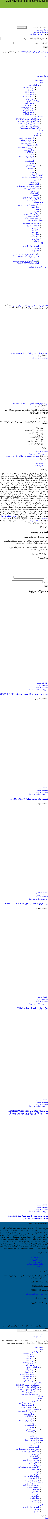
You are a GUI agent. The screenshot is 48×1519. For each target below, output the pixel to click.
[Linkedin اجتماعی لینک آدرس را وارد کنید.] (38, 3)
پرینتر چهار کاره (28, 110)
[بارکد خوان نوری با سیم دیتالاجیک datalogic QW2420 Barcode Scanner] (30, 1159)
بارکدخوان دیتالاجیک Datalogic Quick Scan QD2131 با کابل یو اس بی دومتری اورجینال (28, 1112)
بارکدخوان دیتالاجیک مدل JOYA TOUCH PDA (26, 903)
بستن (46, 1518)
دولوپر (36, 211)
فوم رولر (35, 232)
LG (32, 170)
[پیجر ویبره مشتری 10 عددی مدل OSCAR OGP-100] (30, 637)
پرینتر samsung (28, 96)
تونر (37, 209)
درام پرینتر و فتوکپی (31, 223)
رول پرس (35, 234)
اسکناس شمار (33, 184)
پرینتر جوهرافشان (27, 107)
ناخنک (36, 241)
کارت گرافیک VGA (26, 157)
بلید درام (35, 239)
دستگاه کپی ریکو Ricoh (30, 126)
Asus (32, 172)
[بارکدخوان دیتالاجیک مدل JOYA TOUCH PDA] (30, 847)
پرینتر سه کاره (28, 112)
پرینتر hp (30, 90)
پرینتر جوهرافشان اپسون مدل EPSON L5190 (30, 403)
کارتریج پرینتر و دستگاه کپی (28, 205)
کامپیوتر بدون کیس (26, 138)
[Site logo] (33, 25)
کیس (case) (29, 161)
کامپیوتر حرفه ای (27, 140)
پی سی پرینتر (35, 520)
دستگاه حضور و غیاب (30, 189)
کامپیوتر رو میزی (27, 143)
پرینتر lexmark (28, 87)
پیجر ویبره (35, 191)
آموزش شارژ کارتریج (30, 246)
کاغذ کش (35, 230)
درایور (36, 248)
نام (46, 577)
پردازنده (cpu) (29, 150)
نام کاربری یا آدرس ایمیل (35, 38)
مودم (32, 163)
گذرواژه (41, 43)
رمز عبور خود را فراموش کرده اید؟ (34, 52)
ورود (45, 47)
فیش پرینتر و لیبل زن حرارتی (27, 186)
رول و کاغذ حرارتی (31, 214)
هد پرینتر (35, 228)
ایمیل (45, 582)
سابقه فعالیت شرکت (35, 1264)
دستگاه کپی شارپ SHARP (28, 121)
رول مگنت (34, 236)
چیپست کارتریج (33, 225)
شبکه (32, 159)
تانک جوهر (35, 207)
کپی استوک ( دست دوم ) (29, 128)
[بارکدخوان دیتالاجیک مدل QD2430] (30, 952)
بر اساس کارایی (32, 101)
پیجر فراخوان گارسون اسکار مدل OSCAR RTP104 (28, 353)
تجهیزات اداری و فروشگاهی (33, 306)
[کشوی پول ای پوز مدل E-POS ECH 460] (30, 742)
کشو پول (35, 195)
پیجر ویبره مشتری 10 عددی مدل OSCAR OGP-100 (24, 694)
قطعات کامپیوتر (32, 145)
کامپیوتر (36, 135)
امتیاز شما (43, 554)
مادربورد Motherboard (25, 148)
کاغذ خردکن (34, 193)
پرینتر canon (29, 94)
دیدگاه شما (43, 558)
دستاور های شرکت (36, 1262)
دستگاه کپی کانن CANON (29, 124)
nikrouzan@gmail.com (34, 1294)
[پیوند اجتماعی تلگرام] (36, 3)
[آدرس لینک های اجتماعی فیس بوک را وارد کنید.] (46, 3)
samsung (31, 168)
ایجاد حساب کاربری (36, 34)
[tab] (39, 463)
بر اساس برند (33, 85)
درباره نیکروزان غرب (35, 1260)
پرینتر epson (29, 92)
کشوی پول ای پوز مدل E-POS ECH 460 (29, 799)
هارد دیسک (30, 154)
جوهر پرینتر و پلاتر (32, 218)
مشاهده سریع (42, 685)
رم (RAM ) (30, 152)
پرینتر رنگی (29, 103)
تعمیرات (35, 250)
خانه (46, 306)
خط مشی (39, 1266)
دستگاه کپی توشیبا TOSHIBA (27, 119)
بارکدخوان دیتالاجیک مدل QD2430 (32, 1008)
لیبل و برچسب (33, 216)
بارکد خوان (34, 182)
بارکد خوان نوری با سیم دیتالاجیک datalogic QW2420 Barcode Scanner (28, 1217)
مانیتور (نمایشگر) (32, 165)
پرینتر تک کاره (28, 114)
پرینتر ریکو (30, 99)
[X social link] (44, 3)
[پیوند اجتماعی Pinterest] (41, 3)
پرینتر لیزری (29, 105)
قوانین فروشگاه (37, 1257)
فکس (36, 180)
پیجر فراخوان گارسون (30, 197)
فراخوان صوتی (33, 200)
